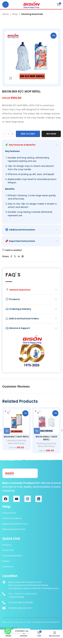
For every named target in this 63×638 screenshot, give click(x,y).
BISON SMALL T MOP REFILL (46, 438)
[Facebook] (5, 499)
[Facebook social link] (11, 256)
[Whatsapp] (7, 631)
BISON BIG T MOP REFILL (16, 436)
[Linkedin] (38, 499)
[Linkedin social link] (19, 256)
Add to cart (28, 133)
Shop (15, 14)
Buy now (51, 133)
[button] (7, 431)
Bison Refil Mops (16, 443)
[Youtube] (16, 499)
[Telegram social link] (23, 256)
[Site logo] (31, 4)
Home (5, 14)
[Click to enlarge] (10, 78)
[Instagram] (27, 499)
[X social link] (15, 256)
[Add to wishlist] (8, 413)
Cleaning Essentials (32, 14)
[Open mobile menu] (5, 5)
